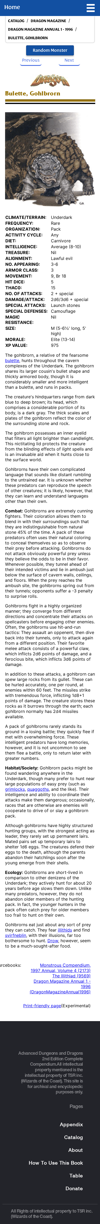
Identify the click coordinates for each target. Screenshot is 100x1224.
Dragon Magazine (48, 20)
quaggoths (38, 789)
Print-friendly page (42, 1005)
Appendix (71, 1125)
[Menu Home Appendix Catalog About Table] (91, 8)
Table (76, 1176)
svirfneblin (15, 935)
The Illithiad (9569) (71, 975)
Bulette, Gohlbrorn (28, 38)
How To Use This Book (56, 1163)
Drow (52, 940)
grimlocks (15, 789)
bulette (12, 360)
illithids (65, 930)
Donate (74, 1189)
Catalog (73, 1137)
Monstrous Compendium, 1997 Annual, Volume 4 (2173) (61, 967)
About (76, 1150)
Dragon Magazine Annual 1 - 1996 (40, 29)
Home (12, 7)
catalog (16, 20)
